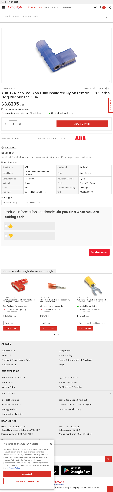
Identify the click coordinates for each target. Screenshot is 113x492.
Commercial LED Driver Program (75, 404)
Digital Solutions (10, 400)
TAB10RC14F (82, 297)
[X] (51, 444)
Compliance (65, 350)
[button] (54, 334)
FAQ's (61, 364)
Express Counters (11, 404)
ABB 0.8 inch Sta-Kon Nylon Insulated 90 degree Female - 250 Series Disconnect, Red (19, 302)
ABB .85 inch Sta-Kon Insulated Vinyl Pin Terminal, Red (55, 301)
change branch (68, 7)
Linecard (6, 355)
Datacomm (7, 382)
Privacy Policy (66, 355)
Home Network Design (70, 409)
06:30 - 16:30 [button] (50, 7)
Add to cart (82, 123)
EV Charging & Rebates (70, 387)
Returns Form (9, 364)
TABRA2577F (9, 297)
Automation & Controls (14, 377)
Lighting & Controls (69, 377)
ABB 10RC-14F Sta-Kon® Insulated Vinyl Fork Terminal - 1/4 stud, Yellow (92, 301)
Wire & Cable (8, 387)
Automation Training (13, 414)
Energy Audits (9, 409)
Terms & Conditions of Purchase (75, 360)
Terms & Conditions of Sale (16, 360)
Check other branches (61, 113)
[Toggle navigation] (3, 7)
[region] (27, 465)
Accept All (27, 474)
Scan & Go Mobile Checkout (73, 400)
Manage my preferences (27, 481)
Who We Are (8, 350)
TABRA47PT (45, 297)
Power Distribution (68, 382)
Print (110, 88)
